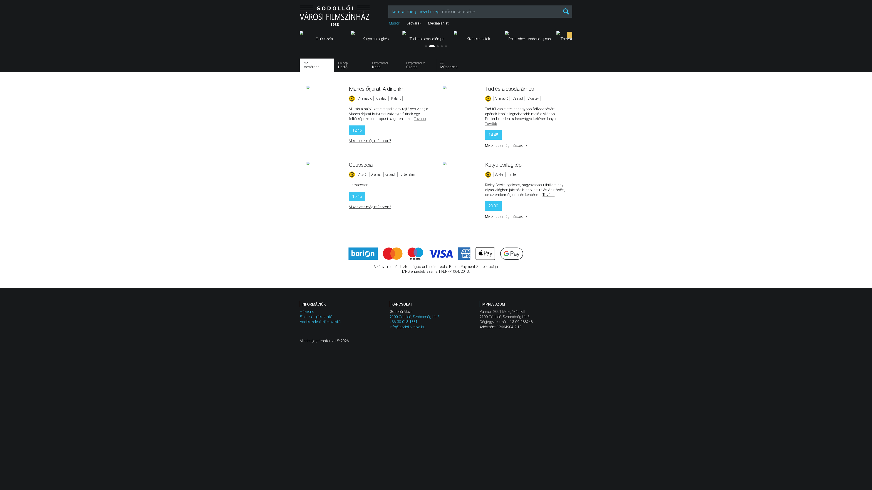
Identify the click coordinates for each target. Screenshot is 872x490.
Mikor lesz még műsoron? (370, 141)
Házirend (307, 311)
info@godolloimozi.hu (407, 327)
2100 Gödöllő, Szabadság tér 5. (415, 317)
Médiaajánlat (438, 23)
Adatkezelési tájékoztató (320, 322)
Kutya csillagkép (503, 165)
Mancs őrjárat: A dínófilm (377, 89)
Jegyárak (413, 23)
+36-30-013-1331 (404, 322)
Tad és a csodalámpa (509, 89)
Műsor (394, 23)
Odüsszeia (361, 165)
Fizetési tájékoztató (316, 317)
